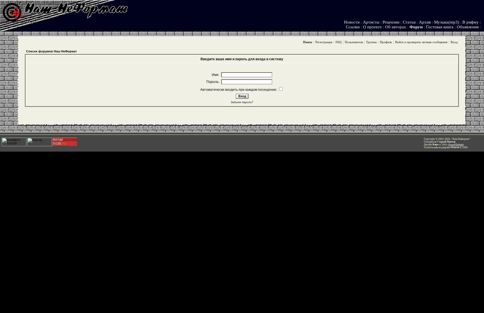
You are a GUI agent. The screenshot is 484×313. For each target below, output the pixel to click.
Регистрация (323, 42)
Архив (425, 22)
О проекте (372, 27)
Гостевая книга (439, 27)
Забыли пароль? (242, 102)
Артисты (371, 22)
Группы (371, 42)
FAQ (338, 42)
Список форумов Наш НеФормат (51, 51)
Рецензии (391, 22)
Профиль (386, 42)
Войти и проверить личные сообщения (421, 42)
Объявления (468, 27)
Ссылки (353, 27)
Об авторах (395, 27)
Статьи (409, 22)
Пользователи (354, 42)
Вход (454, 42)
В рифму (470, 22)
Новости (352, 22)
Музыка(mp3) (446, 22)
